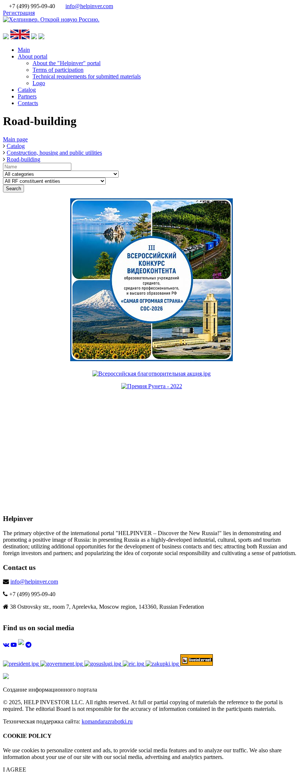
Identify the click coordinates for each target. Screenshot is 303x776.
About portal (32, 56)
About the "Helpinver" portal (67, 63)
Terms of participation (58, 70)
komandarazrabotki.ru (107, 721)
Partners (27, 96)
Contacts (28, 103)
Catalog (27, 90)
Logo (39, 83)
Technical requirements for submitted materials (87, 76)
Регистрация (19, 13)
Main (24, 50)
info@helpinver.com (89, 6)
